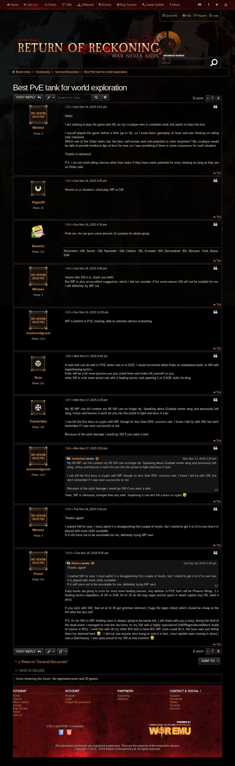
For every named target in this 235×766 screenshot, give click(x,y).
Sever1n (38, 246)
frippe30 (38, 202)
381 (42, 383)
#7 (69, 400)
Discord (174, 708)
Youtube (175, 705)
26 (42, 208)
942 (42, 579)
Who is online (32, 671)
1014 (42, 338)
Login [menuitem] (215, 15)
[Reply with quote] (215, 107)
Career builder (155, 4)
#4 (69, 268)
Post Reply (26, 97)
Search (214, 63)
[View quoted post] (97, 459)
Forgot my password (77, 702)
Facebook (176, 699)
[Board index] (98, 37)
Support (175, 695)
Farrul (38, 574)
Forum (52, 4)
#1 (69, 107)
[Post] (66, 107)
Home (14, 4)
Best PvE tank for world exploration (105, 71)
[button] (218, 98)
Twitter (174, 702)
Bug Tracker (128, 4)
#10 (69, 553)
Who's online (21, 702)
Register (70, 695)
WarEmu (123, 699)
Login (68, 699)
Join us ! (33, 4)
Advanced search (174, 55)
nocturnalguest (38, 333)
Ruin (38, 377)
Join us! (17, 715)
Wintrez (38, 127)
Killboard (88, 4)
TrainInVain (38, 421)
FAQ (188, 15)
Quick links (172, 15)
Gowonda (124, 695)
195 (42, 427)
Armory (107, 4)
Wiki (69, 4)
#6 (69, 356)
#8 (69, 448)
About (176, 4)
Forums (17, 699)
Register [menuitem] (202, 15)
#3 (69, 224)
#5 (69, 312)
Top (218, 173)
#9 (69, 509)
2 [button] (212, 98)
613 (42, 251)
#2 (69, 180)
